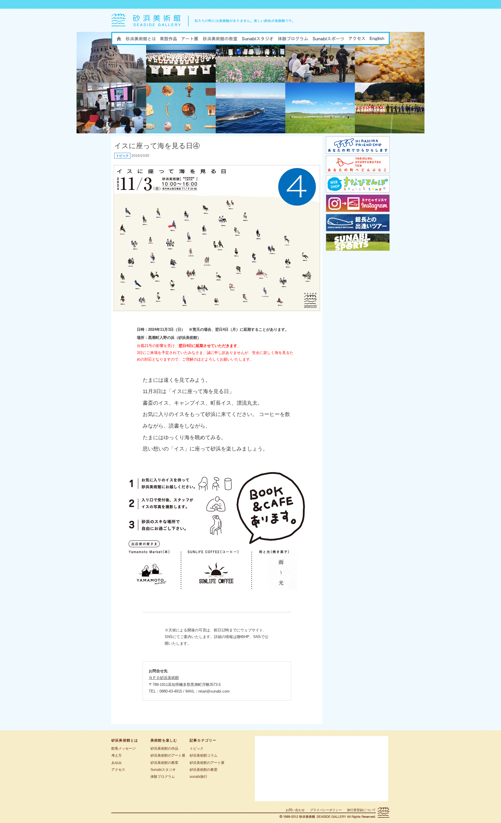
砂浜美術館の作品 (168, 40)
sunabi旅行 (293, 40)
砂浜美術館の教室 (220, 40)
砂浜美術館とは (141, 40)
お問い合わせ (295, 810)
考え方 (116, 755)
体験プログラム (162, 777)
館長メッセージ (123, 748)
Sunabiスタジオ (257, 40)
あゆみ (116, 763)
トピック (122, 155)
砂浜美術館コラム (203, 755)
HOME (119, 40)
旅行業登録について (361, 810)
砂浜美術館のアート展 (189, 40)
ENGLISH (377, 40)
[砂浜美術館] (205, 30)
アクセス (356, 40)
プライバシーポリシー (326, 810)
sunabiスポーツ (328, 40)
